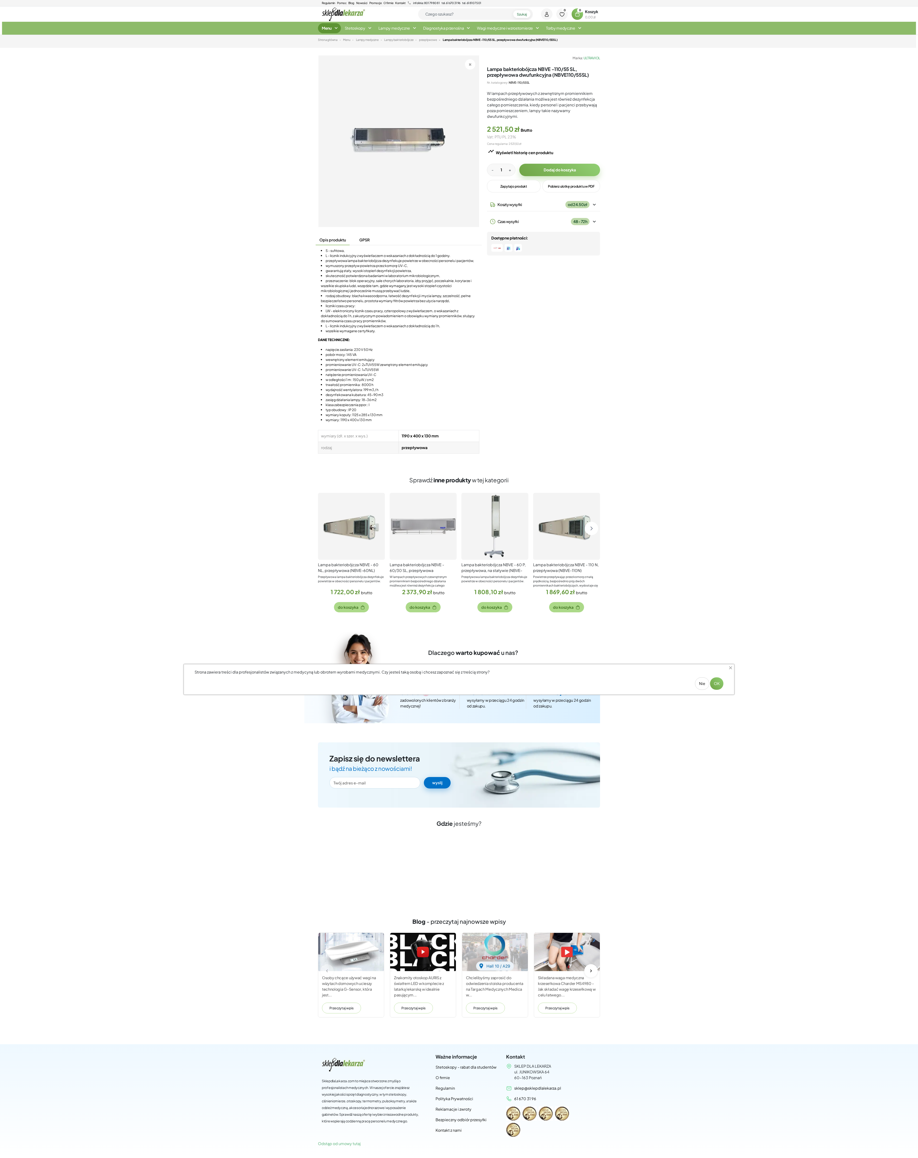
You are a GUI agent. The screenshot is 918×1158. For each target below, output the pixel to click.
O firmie (388, 3)
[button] (577, 14)
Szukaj (522, 14)
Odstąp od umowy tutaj (339, 1143)
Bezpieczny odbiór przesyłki (461, 1119)
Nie (702, 683)
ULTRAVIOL (592, 58)
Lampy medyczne (367, 40)
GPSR (364, 239)
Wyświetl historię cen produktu (520, 151)
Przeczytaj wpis (341, 1008)
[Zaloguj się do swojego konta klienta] (546, 14)
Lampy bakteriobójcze (398, 40)
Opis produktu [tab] (332, 239)
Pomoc (341, 3)
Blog (351, 3)
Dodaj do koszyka (560, 169)
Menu (346, 40)
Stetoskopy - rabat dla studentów (466, 1067)
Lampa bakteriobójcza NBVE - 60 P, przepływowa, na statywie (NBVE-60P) (493, 570)
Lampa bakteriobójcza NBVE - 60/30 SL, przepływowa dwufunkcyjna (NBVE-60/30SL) (418, 570)
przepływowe (428, 40)
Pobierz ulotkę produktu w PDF (571, 186)
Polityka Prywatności (454, 1098)
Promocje (375, 3)
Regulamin (328, 3)
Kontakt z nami (449, 1130)
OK (717, 683)
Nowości (361, 3)
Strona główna (328, 40)
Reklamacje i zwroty (453, 1109)
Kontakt (400, 3)
